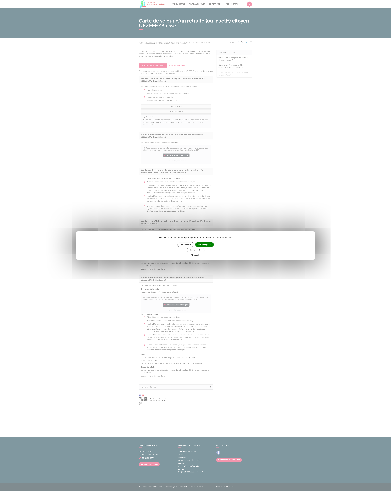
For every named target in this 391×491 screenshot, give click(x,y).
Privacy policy (195, 255)
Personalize (186, 244)
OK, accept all (204, 244)
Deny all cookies (195, 250)
